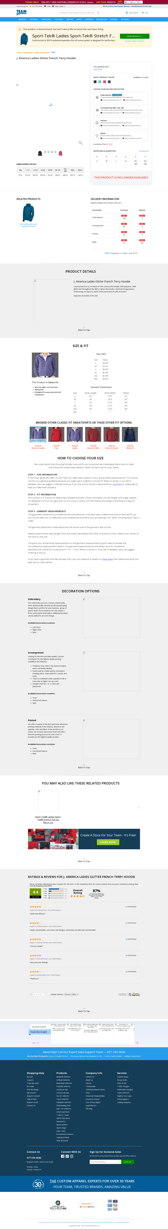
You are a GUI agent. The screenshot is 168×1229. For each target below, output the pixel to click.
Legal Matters (91, 1105)
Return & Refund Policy (105, 1222)
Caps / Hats (60, 1131)
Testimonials (90, 1086)
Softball (34, 19)
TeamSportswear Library (95, 1089)
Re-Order (30, 1086)
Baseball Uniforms (63, 1077)
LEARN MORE (108, 842)
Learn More (98, 69)
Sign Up (127, 1162)
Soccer (70, 19)
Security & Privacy (92, 1099)
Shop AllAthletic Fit (130, 446)
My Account (31, 1093)
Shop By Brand (62, 1140)
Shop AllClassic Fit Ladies (38, 446)
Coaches (113, 19)
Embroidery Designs (125, 1089)
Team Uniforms (123, 1093)
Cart (145, 13)
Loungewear (28, 52)
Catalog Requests (124, 1102)
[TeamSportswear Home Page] (22, 15)
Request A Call (32, 1102)
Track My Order (33, 1083)
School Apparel (123, 1099)
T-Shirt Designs (123, 1086)
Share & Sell (121, 1083)
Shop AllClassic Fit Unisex (111, 446)
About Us (89, 1080)
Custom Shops (122, 1077)
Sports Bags (61, 1128)
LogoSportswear (62, 1137)
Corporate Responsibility (95, 1096)
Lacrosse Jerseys (62, 1093)
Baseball (22, 19)
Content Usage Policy (89, 1222)
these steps (107, 559)
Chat (49, 6)
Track (79, 19)
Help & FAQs (32, 1099)
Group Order (122, 1080)
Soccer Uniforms (62, 1096)
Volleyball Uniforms (63, 1102)
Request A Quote (33, 1096)
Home (19, 52)
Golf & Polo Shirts (63, 1118)
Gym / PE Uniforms (63, 1108)
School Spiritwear (63, 1112)
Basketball (47, 19)
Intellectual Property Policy (71, 1222)
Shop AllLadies (75, 446)
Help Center (59, 6)
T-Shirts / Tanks (62, 1115)
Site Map (89, 1108)
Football (59, 19)
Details (90, 2)
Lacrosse (89, 19)
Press (88, 1093)
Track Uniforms (62, 1099)
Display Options (57, 994)
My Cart (30, 1077)
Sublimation (101, 19)
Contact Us (31, 1105)
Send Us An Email (46, 1162)
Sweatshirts (60, 1121)
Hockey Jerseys (62, 1089)
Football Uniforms (63, 1086)
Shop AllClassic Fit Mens (93, 446)
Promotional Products (64, 1134)
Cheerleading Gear (63, 1105)
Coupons (30, 1080)
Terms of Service (55, 1222)
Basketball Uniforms (64, 1083)
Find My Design (33, 1089)
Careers (89, 1083)
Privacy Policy (43, 1222)
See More (125, 19)
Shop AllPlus (56, 446)
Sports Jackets (61, 1124)
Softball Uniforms (63, 1080)
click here (117, 484)
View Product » (135, 36)
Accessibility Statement (122, 1222)
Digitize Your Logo (124, 1096)
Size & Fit (145, 151)
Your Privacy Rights (93, 1102)
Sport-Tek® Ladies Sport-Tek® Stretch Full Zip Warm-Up (28, 226)
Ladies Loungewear (42, 52)
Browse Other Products (134, 41)
